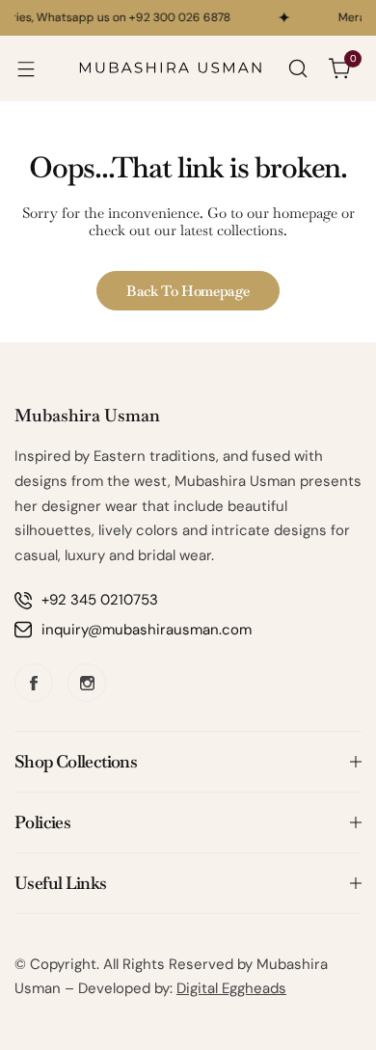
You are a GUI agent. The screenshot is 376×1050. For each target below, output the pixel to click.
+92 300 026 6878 (177, 17)
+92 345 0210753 (99, 599)
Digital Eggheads (231, 988)
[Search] (298, 68)
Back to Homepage (188, 291)
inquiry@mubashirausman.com (146, 629)
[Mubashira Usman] (170, 68)
